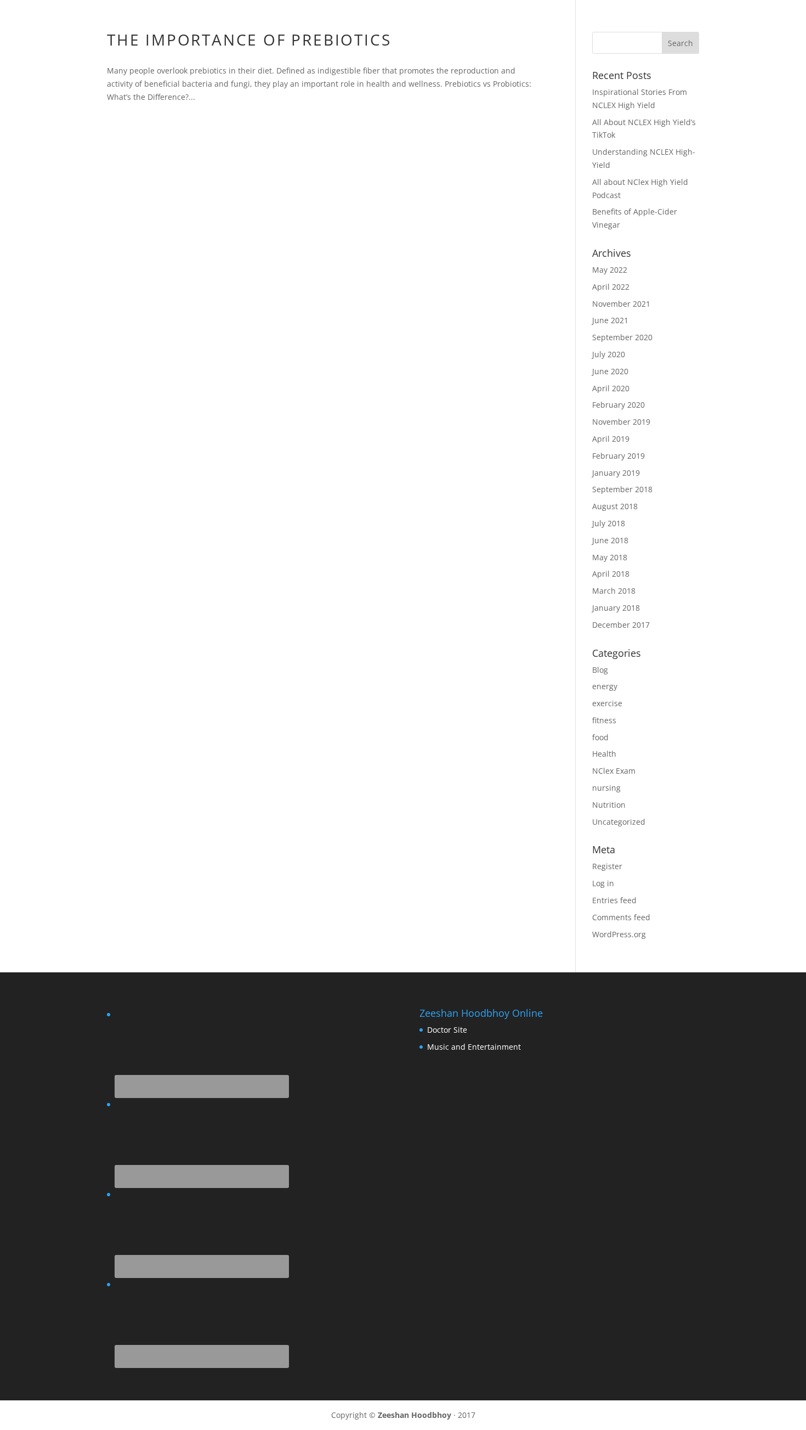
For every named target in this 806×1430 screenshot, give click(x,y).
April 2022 (610, 287)
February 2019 (618, 456)
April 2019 (610, 438)
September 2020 (622, 337)
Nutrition (609, 805)
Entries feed (614, 900)
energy (604, 686)
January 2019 (616, 473)
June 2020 (610, 371)
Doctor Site (447, 1029)
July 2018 (608, 523)
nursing (606, 787)
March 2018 (613, 590)
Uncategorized (618, 822)
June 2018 (610, 540)
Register (607, 866)
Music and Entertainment (474, 1046)
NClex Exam (613, 770)
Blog (600, 670)
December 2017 (621, 625)
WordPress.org (619, 934)
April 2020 (610, 388)
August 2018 (615, 506)
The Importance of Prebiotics (249, 39)
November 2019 (621, 421)
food (600, 737)
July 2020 (608, 354)
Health (604, 753)
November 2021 (621, 304)
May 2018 (609, 557)
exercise (607, 703)
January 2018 (616, 608)
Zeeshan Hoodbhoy (414, 1415)
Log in (603, 883)
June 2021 (610, 320)
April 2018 (610, 573)
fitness (604, 720)
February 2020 (618, 404)
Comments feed (621, 917)
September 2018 (622, 489)
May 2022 (609, 269)
